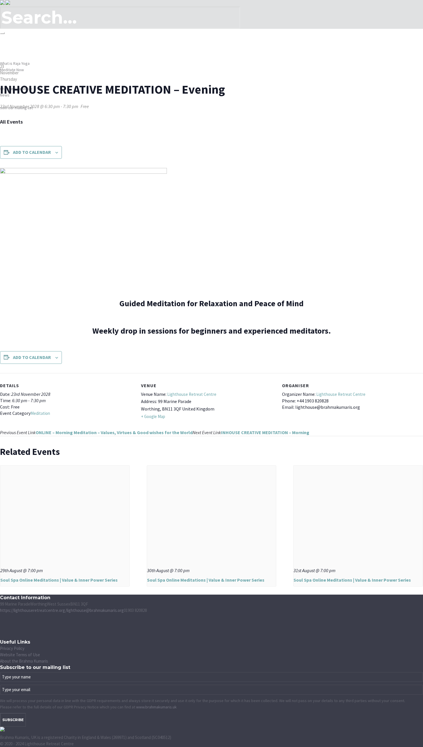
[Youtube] (3, 623)
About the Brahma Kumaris (24, 661)
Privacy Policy (12, 648)
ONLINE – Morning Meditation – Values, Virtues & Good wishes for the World (96, 432)
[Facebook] (3, 616)
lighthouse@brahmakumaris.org (95, 610)
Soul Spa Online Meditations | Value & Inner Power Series (59, 580)
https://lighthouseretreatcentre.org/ (33, 610)
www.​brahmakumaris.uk (156, 707)
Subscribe (13, 720)
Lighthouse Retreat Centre (191, 394)
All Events (11, 121)
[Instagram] (3, 629)
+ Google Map (153, 416)
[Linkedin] (3, 635)
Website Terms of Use (20, 654)
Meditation (40, 413)
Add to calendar (32, 152)
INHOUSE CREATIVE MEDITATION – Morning (251, 432)
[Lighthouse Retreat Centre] (5, 3)
